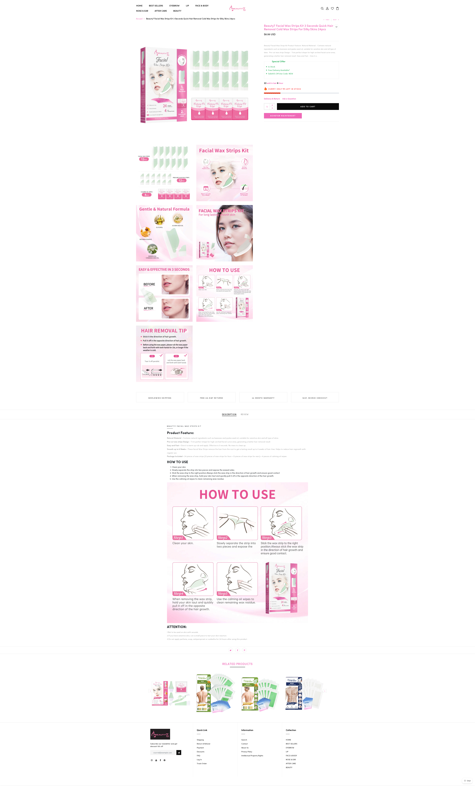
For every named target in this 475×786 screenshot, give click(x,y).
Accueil (139, 18)
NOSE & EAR (142, 10)
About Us (245, 747)
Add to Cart (307, 106)
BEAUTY (177, 10)
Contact (244, 744)
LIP (187, 5)
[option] (170, 695)
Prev (327, 20)
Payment (200, 747)
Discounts (200, 751)
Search (244, 740)
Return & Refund (203, 744)
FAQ (198, 755)
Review (245, 415)
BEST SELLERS (156, 5)
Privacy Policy (246, 751)
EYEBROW (174, 5)
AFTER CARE (161, 10)
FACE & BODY (202, 5)
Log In (199, 759)
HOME (139, 5)
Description (229, 415)
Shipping (200, 740)
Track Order (202, 763)
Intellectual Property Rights (252, 755)
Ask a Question (289, 99)
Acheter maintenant (283, 115)
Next (335, 20)
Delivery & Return (272, 99)
